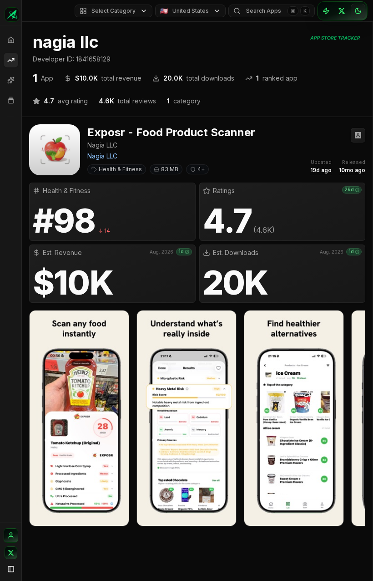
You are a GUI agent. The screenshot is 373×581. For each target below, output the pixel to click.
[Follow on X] (11, 552)
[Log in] (11, 535)
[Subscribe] (326, 11)
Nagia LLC (102, 156)
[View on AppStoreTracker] (358, 135)
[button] (197, 325)
